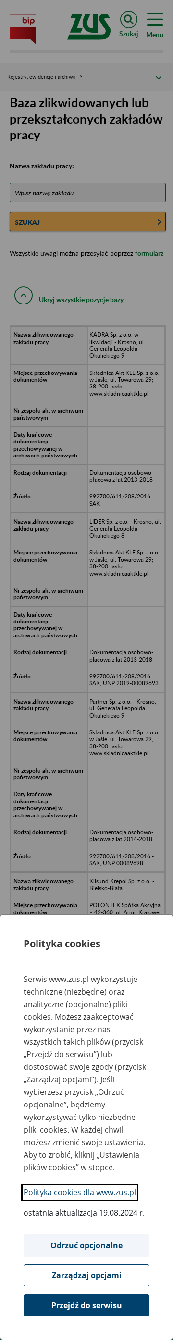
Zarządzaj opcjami (87, 1275)
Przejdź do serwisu (86, 1305)
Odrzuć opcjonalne (86, 1245)
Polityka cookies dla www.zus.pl (80, 1192)
